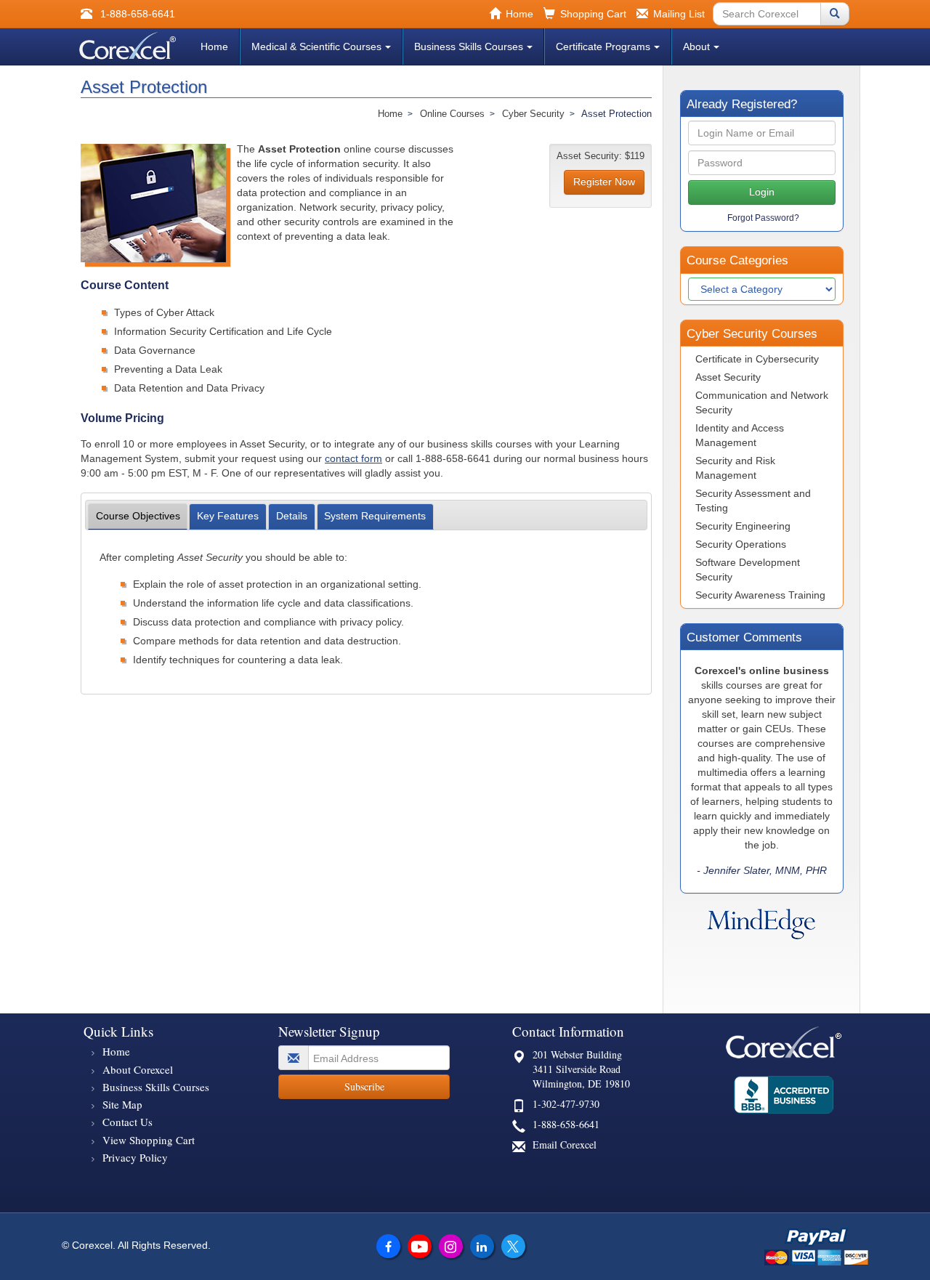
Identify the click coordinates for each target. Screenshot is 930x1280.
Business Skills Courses (468, 46)
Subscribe (364, 1086)
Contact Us (127, 1121)
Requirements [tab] (375, 516)
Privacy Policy (135, 1157)
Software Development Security (747, 569)
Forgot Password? (763, 218)
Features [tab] (228, 516)
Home (214, 46)
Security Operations (740, 544)
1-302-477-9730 (566, 1104)
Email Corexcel (565, 1144)
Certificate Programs (603, 46)
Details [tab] (291, 516)
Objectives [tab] (138, 516)
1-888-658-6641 (566, 1124)
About (696, 46)
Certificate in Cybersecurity (757, 359)
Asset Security (728, 377)
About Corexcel (137, 1069)
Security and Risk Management (735, 468)
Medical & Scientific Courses (316, 46)
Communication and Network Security (761, 402)
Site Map (122, 1104)
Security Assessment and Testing (753, 500)
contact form (353, 458)
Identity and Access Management (739, 435)
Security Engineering (742, 526)
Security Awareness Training (760, 595)
